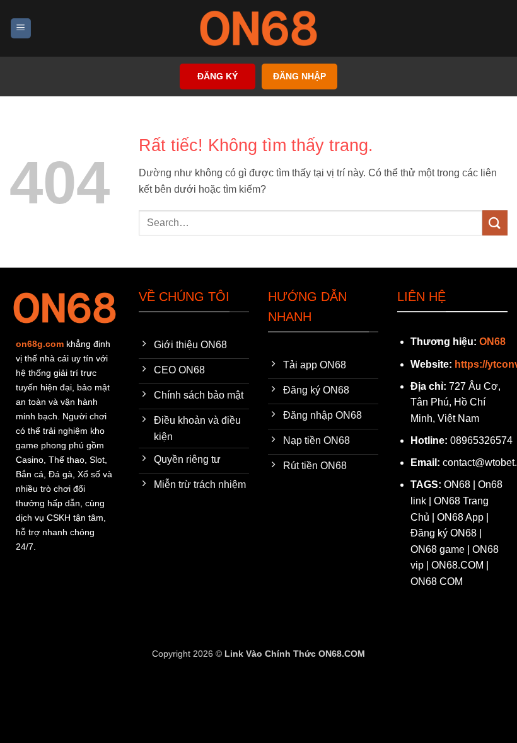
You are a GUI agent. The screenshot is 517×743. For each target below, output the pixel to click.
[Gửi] (495, 222)
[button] (21, 28)
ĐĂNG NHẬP (299, 76)
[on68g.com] (258, 28)
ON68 (492, 341)
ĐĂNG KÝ (217, 76)
